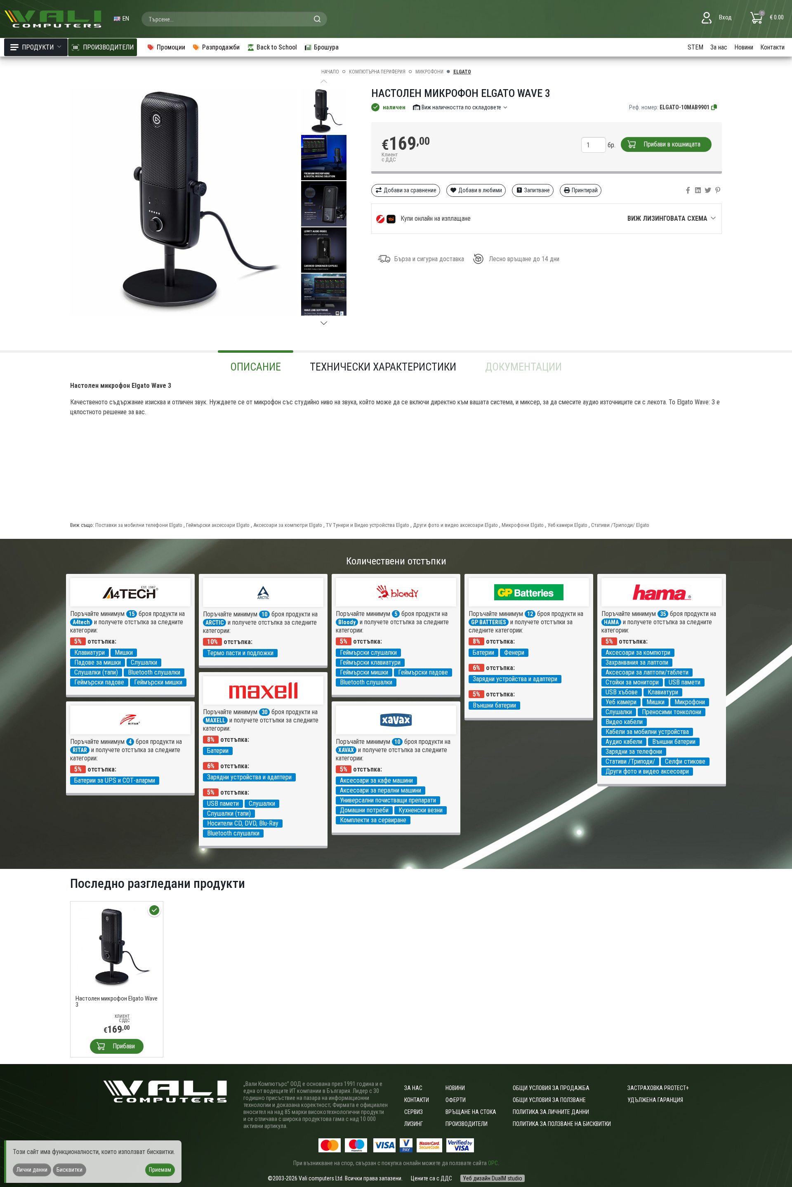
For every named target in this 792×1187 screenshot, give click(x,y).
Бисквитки (69, 1169)
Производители (467, 1124)
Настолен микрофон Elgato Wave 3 (116, 1002)
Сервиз (413, 1112)
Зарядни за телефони (634, 751)
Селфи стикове (685, 761)
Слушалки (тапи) (96, 672)
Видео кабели (624, 722)
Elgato (462, 72)
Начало (330, 72)
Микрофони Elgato (523, 525)
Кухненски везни (420, 810)
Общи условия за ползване (549, 1100)
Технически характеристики (383, 367)
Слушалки (144, 662)
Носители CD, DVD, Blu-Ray (242, 823)
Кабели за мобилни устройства (647, 732)
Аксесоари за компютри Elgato (287, 525)
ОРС (493, 1163)
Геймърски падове (99, 682)
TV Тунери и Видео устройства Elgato (367, 525)
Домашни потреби (364, 810)
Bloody (347, 622)
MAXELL (215, 720)
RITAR (80, 750)
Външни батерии (494, 705)
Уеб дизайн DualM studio (492, 1178)
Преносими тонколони (671, 712)
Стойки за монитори (632, 682)
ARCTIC (214, 622)
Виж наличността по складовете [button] (461, 107)
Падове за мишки (97, 662)
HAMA (611, 622)
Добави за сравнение (409, 190)
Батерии (483, 652)
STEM (695, 47)
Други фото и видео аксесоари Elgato (455, 525)
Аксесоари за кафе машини (376, 780)
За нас (718, 47)
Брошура (326, 47)
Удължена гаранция (655, 1100)
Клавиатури (89, 652)
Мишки (124, 652)
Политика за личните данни (551, 1112)
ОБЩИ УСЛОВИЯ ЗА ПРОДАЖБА (551, 1088)
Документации (523, 367)
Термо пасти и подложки (240, 653)
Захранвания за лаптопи (637, 662)
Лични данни (31, 1169)
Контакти (772, 47)
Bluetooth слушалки (154, 672)
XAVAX (346, 750)
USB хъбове (622, 692)
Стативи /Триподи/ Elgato (620, 525)
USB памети (684, 682)
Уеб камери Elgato (567, 525)
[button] (324, 323)
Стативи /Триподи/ (630, 761)
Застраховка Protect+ (658, 1088)
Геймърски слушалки (368, 652)
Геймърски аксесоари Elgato (218, 525)
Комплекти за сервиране (373, 820)
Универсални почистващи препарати (388, 800)
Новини (743, 47)
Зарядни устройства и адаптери (515, 679)
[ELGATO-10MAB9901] (714, 107)
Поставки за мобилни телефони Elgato (138, 525)
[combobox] (234, 19)
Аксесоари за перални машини (380, 790)
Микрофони (429, 72)
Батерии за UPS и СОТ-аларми (114, 780)
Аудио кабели (624, 742)
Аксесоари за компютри (638, 652)
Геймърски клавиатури (370, 662)
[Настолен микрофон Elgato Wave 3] (117, 947)
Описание (255, 367)
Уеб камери (621, 702)
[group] (183, 202)
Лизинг (413, 1124)
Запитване (536, 190)
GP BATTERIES (488, 622)
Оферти (456, 1100)
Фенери (514, 652)
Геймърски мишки (158, 682)
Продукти (38, 47)
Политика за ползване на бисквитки (562, 1124)
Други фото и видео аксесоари (647, 771)
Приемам (160, 1169)
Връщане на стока (471, 1112)
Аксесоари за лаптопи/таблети (647, 672)
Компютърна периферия (377, 72)
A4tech (81, 622)
